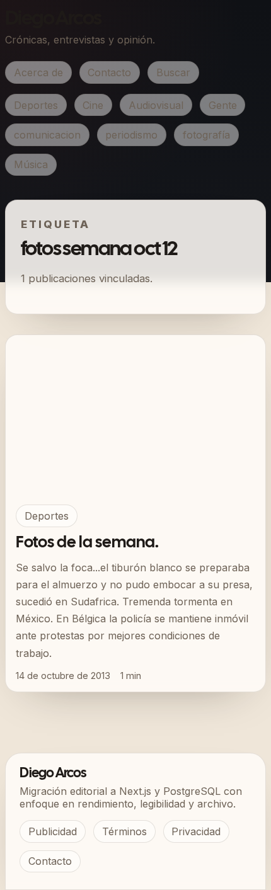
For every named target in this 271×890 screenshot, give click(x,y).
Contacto (109, 72)
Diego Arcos (53, 19)
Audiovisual (156, 105)
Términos (124, 831)
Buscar (173, 72)
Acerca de (38, 72)
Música (31, 164)
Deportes (36, 105)
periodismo (131, 134)
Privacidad (196, 831)
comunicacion (47, 134)
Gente (223, 105)
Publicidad (52, 831)
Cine (93, 105)
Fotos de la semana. (87, 543)
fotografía (206, 134)
